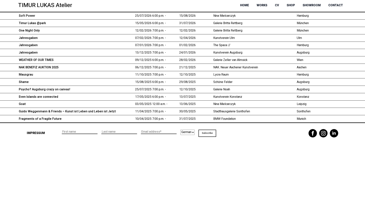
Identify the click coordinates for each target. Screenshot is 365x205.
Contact (335, 5)
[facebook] (313, 133)
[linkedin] (334, 133)
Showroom (312, 5)
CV (277, 5)
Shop (291, 5)
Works (262, 5)
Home (244, 5)
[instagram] (323, 133)
